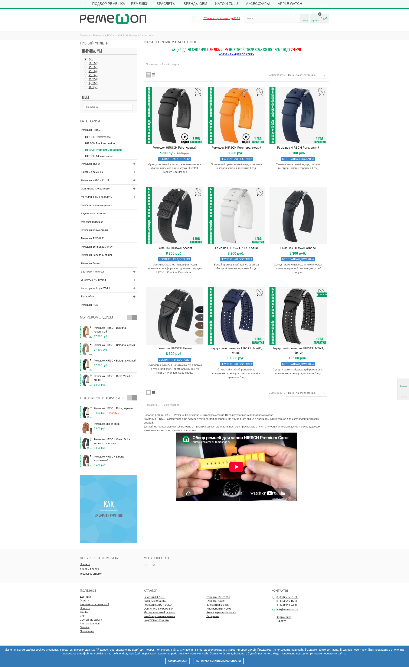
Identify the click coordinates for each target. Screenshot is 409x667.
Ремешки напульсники (94, 230)
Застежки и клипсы (92, 271)
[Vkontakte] (161, 565)
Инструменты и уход (93, 279)
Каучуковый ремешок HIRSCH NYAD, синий (236, 350)
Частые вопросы (90, 623)
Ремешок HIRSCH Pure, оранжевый (236, 147)
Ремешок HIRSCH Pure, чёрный (175, 147)
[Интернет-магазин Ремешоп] (113, 18)
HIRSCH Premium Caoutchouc (103, 149)
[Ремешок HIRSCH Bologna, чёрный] (86, 365)
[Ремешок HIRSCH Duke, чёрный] (86, 412)
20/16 (93, 67)
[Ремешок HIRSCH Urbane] (298, 215)
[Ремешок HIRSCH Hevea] (174, 316)
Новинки (85, 564)
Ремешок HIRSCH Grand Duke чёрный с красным (112, 441)
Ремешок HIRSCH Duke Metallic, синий (113, 378)
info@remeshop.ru (287, 609)
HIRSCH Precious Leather (100, 143)
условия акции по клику (236, 54)
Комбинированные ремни (96, 205)
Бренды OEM (195, 4)
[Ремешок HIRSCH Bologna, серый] (86, 349)
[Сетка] (148, 74)
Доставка (85, 596)
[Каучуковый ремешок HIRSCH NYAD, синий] (236, 316)
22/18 (93, 75)
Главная (85, 35)
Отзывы (84, 627)
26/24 (93, 87)
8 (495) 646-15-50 (287, 601)
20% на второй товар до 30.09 (221, 18)
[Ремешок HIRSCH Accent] (174, 215)
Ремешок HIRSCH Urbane (298, 248)
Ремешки (139, 4)
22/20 (93, 79)
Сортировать (277, 74)
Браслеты (166, 4)
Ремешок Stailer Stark (107, 423)
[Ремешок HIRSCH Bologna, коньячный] (86, 332)
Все (90, 59)
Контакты (280, 590)
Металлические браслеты (96, 196)
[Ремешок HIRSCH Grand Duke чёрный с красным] (86, 443)
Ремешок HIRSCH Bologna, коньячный (110, 329)
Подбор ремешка (108, 4)
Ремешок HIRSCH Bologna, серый (114, 345)
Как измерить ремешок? (94, 604)
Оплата (84, 600)
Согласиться (177, 661)
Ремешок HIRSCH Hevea (174, 348)
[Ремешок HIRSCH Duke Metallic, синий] (86, 380)
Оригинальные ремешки (95, 188)
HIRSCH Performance (98, 137)
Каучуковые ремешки (94, 213)
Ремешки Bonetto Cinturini (96, 255)
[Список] (153, 74)
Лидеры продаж (89, 569)
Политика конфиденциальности (218, 661)
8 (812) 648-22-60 (287, 604)
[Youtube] (146, 565)
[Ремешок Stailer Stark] (86, 428)
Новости (85, 608)
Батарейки (87, 296)
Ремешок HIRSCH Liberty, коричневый (109, 458)
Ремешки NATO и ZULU (95, 180)
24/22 (93, 83)
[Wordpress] (154, 565)
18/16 (93, 63)
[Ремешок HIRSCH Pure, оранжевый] (236, 115)
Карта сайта (284, 617)
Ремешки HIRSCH (104, 35)
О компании (87, 631)
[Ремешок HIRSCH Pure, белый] (236, 215)
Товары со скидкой (91, 573)
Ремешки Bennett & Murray (96, 246)
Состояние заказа (91, 619)
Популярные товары (100, 398)
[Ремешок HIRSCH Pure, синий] (298, 115)
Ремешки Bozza (90, 263)
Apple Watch (290, 4)
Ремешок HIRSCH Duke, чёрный (113, 408)
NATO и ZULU (226, 4)
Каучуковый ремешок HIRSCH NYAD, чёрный (298, 350)
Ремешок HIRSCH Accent (174, 248)
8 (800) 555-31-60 (287, 597)
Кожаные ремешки (92, 172)
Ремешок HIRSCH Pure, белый (236, 248)
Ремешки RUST (90, 304)
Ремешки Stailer (90, 163)
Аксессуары (258, 4)
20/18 (93, 71)
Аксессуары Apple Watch (96, 288)
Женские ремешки (92, 221)
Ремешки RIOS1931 (93, 238)
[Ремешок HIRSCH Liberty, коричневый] (86, 461)
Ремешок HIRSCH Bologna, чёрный (115, 360)
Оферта (281, 621)
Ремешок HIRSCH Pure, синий (298, 147)
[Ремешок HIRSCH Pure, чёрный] (174, 115)
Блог (82, 615)
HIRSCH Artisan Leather (99, 156)
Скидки (84, 612)
